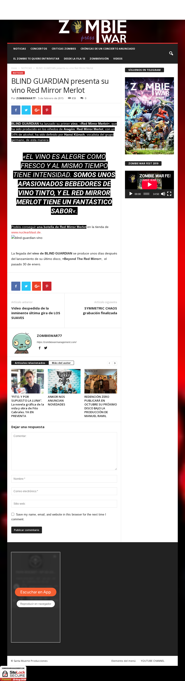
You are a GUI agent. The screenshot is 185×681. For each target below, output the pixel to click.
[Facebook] (153, 16)
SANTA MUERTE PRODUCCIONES (78, 3)
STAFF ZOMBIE (148, 3)
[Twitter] (167, 16)
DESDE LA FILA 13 (74, 58)
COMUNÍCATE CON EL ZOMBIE (118, 3)
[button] (171, 54)
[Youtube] (174, 16)
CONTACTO (167, 3)
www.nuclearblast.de (26, 232)
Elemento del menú (123, 660)
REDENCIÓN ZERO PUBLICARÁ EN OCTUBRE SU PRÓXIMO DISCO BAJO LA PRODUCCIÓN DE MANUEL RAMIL (100, 406)
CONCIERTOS (38, 48)
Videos (118, 58)
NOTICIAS (19, 48)
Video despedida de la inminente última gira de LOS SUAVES (35, 313)
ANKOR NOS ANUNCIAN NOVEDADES (56, 400)
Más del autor (61, 362)
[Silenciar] (163, 194)
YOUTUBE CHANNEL (152, 660)
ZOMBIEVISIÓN (99, 58)
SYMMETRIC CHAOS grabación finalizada (100, 310)
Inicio (14, 68)
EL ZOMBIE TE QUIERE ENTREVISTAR (36, 58)
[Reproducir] (131, 194)
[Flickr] (160, 16)
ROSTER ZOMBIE (17, 9)
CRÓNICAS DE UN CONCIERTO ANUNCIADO (108, 48)
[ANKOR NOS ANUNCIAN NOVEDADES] (64, 381)
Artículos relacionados (30, 362)
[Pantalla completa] (169, 194)
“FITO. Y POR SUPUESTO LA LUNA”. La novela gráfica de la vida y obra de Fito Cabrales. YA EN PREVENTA (27, 406)
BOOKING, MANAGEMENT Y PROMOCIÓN (31, 3)
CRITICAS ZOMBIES (64, 48)
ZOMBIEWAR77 (25, 98)
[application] (149, 184)
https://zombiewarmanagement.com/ (56, 342)
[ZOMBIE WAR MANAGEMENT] (92, 31)
